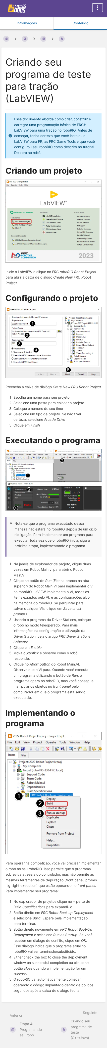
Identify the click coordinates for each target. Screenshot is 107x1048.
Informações (27, 23)
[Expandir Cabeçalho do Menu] (97, 7)
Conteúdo (80, 23)
